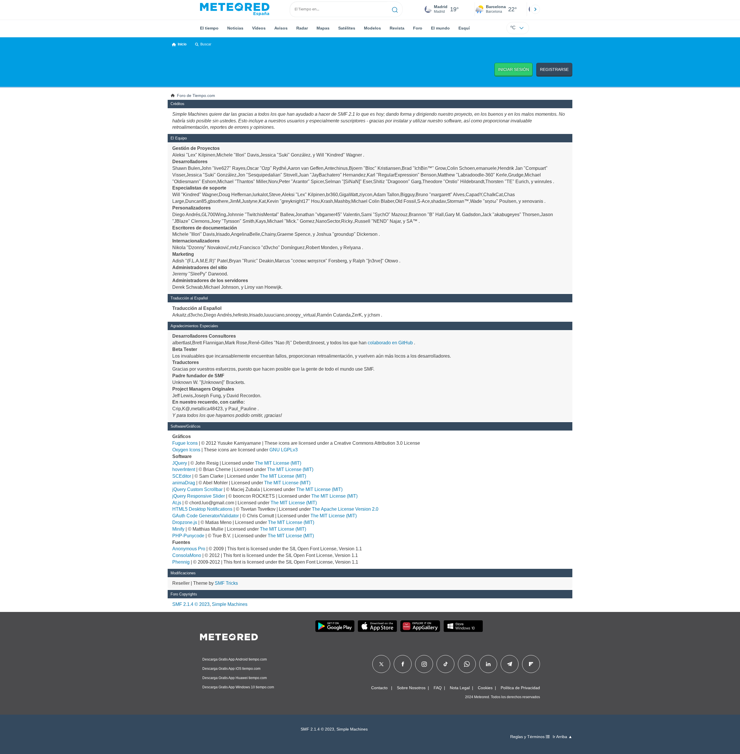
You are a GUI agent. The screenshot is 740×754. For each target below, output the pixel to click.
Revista (397, 28)
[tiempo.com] (234, 9)
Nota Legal (460, 687)
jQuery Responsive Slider (198, 496)
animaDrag (183, 482)
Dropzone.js (184, 522)
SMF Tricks (226, 583)
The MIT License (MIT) (278, 463)
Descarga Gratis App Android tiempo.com (234, 659)
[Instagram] (424, 664)
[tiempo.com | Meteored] (229, 636)
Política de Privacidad (520, 687)
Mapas (323, 28)
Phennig (181, 562)
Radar (302, 28)
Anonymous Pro (188, 548)
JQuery (179, 463)
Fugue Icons (185, 443)
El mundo (440, 28)
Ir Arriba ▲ (562, 737)
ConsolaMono (186, 555)
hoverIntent (183, 469)
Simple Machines (229, 604)
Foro (417, 28)
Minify (178, 529)
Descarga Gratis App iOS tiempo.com (231, 669)
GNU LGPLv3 (283, 449)
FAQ (438, 687)
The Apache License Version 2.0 (345, 509)
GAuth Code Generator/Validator (205, 515)
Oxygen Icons (186, 449)
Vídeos (259, 28)
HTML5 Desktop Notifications (202, 509)
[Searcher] (395, 9)
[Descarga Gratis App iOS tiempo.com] (377, 626)
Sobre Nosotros (411, 687)
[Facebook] (403, 664)
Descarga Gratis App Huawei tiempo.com (234, 678)
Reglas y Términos (528, 737)
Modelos (372, 28)
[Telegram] (509, 664)
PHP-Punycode (188, 535)
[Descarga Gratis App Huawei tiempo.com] (420, 626)
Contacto (379, 687)
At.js (176, 502)
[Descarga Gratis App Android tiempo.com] (334, 626)
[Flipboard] (531, 664)
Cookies (485, 687)
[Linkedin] (488, 664)
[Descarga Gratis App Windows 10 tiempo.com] (463, 626)
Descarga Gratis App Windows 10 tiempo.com (238, 687)
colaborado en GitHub (390, 342)
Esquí (464, 28)
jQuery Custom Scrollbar (197, 489)
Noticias (235, 28)
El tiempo (209, 28)
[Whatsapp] (467, 664)
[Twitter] (381, 664)
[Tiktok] (445, 664)
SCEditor (181, 476)
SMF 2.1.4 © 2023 (191, 604)
